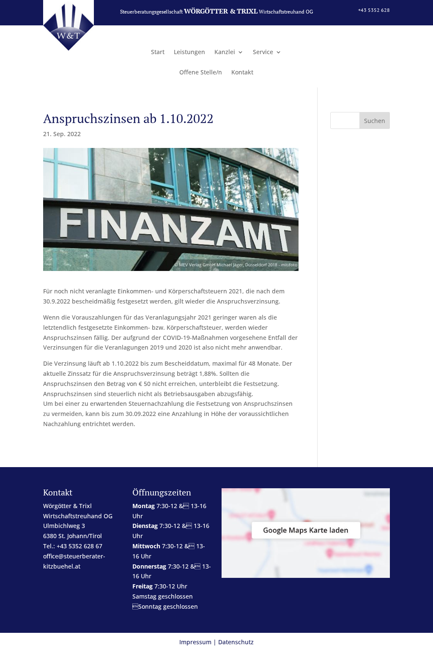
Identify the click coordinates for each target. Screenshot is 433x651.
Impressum (195, 642)
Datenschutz (236, 642)
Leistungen (189, 52)
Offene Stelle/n (200, 72)
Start (157, 52)
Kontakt (242, 72)
